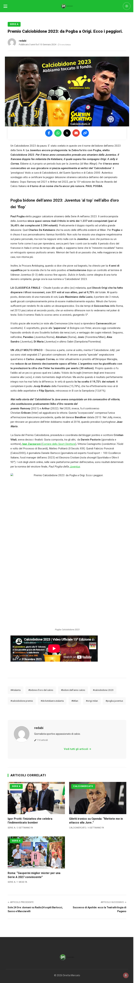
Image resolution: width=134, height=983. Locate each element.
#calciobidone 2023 (103, 690)
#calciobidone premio (21, 700)
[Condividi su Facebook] (49, 133)
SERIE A (14, 24)
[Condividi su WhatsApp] (58, 133)
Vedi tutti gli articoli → (77, 749)
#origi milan (92, 700)
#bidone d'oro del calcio (40, 690)
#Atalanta (15, 690)
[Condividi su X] (67, 133)
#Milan (74, 700)
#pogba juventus (114, 700)
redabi (38, 728)
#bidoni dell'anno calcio (73, 690)
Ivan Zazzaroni (31, 444)
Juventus (74, 466)
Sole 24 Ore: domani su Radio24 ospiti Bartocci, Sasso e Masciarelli (35, 909)
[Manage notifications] (126, 975)
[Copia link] (85, 133)
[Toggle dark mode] (127, 6)
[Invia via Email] (76, 133)
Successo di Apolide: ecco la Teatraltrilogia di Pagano (99, 909)
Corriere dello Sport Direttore (58, 444)
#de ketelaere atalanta (52, 700)
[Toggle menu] (5, 6)
